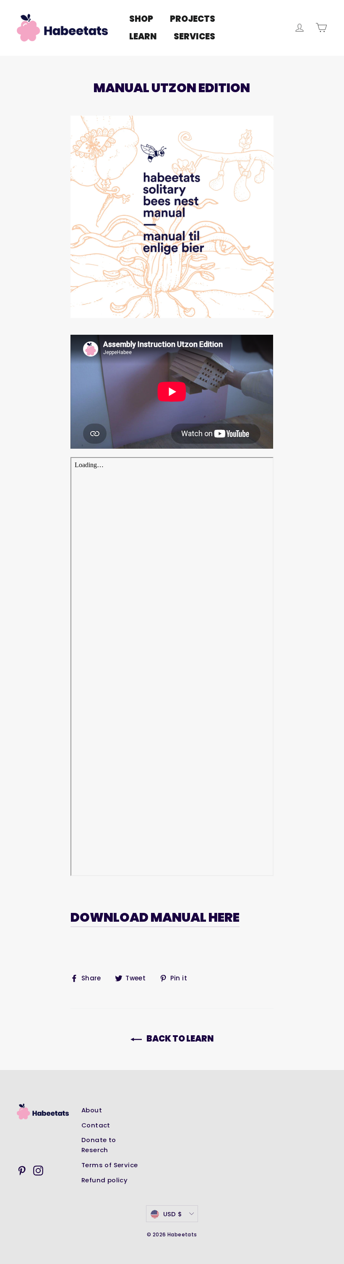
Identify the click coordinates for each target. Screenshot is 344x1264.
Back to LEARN (179, 1038)
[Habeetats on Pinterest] (22, 1170)
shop (141, 19)
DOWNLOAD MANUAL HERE (155, 917)
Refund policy (104, 1180)
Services (194, 36)
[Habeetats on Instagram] (38, 1170)
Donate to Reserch (98, 1144)
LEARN (143, 36)
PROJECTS (192, 19)
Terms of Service (109, 1165)
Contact (95, 1125)
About (91, 1110)
